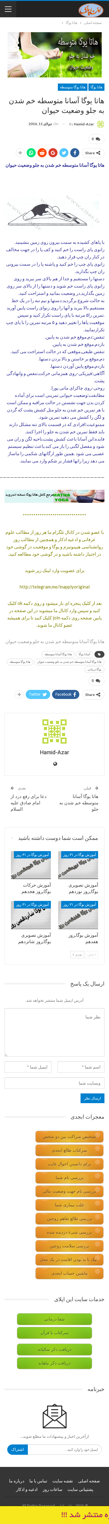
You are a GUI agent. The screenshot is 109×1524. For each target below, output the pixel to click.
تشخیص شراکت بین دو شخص (69, 1136)
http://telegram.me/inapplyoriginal (55, 586)
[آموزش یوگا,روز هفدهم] (78, 915)
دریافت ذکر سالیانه (54, 1349)
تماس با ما (38, 1480)
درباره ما (16, 1480)
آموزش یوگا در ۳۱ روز (79, 855)
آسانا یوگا (84, 654)
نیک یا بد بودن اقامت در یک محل (68, 1259)
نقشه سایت (62, 1480)
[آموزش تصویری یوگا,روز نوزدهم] (78, 865)
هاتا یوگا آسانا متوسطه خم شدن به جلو (78, 803)
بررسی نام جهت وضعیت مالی (69, 1191)
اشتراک (17, 1449)
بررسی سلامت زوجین (69, 1246)
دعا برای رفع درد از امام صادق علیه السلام (29, 803)
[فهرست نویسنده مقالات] (54, 731)
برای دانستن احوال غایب (69, 1164)
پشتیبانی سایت (80, 1489)
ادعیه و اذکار (27, 1489)
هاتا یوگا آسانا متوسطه (58, 654)
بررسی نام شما (70, 1177)
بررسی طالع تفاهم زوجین (69, 1218)
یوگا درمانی (94, 669)
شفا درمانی (54, 1319)
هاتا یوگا (96, 87)
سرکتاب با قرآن (55, 1333)
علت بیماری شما (69, 1205)
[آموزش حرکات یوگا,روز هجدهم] (31, 865)
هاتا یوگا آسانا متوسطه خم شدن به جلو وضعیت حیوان (69, 661)
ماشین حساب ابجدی (69, 1273)
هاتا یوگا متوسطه (72, 87)
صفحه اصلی (89, 1480)
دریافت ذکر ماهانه (54, 1363)
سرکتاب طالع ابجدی (69, 1150)
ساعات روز (52, 1489)
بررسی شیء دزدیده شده (69, 1232)
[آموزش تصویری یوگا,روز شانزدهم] (31, 915)
